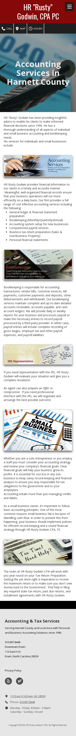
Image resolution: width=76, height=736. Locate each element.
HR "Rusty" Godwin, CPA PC (38, 11)
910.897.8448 (27, 702)
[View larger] (38, 165)
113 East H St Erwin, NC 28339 (27, 696)
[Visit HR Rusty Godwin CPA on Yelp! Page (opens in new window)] (8, 681)
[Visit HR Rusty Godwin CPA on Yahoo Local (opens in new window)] (19, 681)
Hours (38, 28)
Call (9, 28)
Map (22, 28)
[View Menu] (69, 6)
